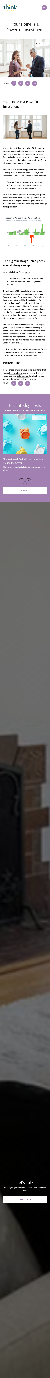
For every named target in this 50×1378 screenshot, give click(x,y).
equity (44, 309)
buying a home (24, 163)
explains (42, 176)
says (27, 272)
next (28, 481)
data (15, 198)
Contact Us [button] (25, 1199)
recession (15, 151)
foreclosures (10, 318)
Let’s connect (23, 376)
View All (25, 490)
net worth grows (14, 343)
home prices (39, 169)
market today (12, 300)
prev (21, 481)
